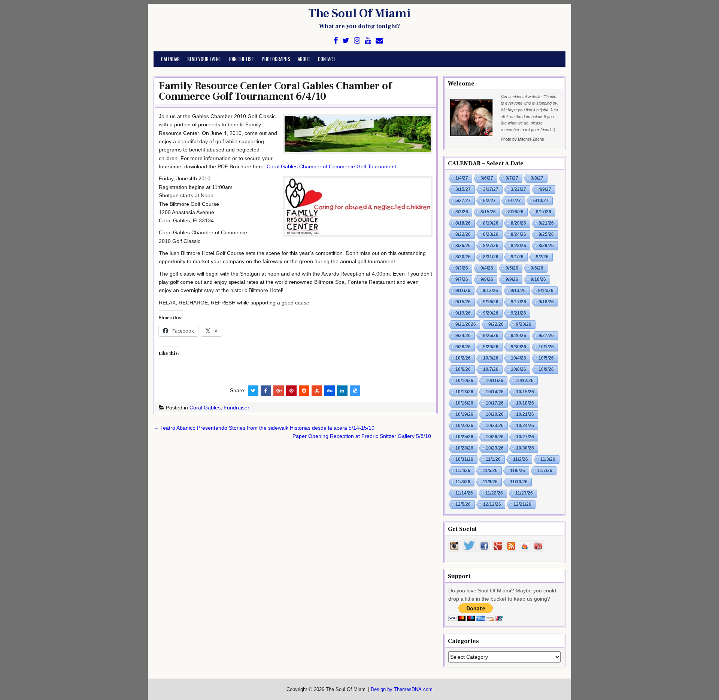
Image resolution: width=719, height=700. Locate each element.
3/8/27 (537, 178)
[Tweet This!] (253, 390)
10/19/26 (464, 414)
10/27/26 (525, 436)
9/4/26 (486, 268)
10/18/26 (525, 403)
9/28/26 (463, 346)
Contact (327, 59)
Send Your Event (204, 59)
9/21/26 (518, 313)
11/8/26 (462, 481)
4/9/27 (545, 189)
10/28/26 (464, 448)
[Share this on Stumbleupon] (317, 390)
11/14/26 (464, 493)
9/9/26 (512, 279)
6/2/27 (489, 200)
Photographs (276, 59)
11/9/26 (490, 481)
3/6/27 (486, 178)
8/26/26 (463, 245)
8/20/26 (518, 223)
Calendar (170, 59)
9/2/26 (542, 256)
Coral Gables (205, 408)
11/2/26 (520, 459)
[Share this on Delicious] (355, 390)
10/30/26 (525, 448)
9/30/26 (518, 346)
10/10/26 (464, 380)
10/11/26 (494, 380)
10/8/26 (518, 369)
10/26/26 (495, 436)
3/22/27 (518, 189)
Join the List (241, 59)
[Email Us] (379, 41)
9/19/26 (463, 313)
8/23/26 (490, 234)
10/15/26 (525, 391)
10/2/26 (463, 358)
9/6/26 (537, 268)
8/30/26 (463, 256)
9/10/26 (538, 279)
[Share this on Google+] (278, 390)
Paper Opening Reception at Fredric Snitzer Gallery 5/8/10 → (365, 436)
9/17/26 (518, 301)
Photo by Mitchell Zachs (522, 139)
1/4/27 (461, 178)
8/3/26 (461, 211)
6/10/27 (541, 200)
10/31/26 (464, 459)
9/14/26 (545, 290)
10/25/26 (464, 436)
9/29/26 (490, 346)
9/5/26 (512, 268)
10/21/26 (525, 414)
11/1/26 (493, 459)
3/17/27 (490, 189)
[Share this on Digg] (329, 390)
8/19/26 (490, 223)
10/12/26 (525, 380)
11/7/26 (544, 470)
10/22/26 (464, 425)
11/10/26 (519, 481)
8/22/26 (463, 234)
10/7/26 (490, 369)
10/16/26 (464, 403)
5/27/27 (463, 200)
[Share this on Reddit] (304, 390)
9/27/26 (546, 335)
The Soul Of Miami (359, 13)
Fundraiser (236, 408)
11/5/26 (490, 470)
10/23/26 (495, 425)
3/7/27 (512, 178)
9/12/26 (490, 290)
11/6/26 (517, 470)
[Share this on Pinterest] (291, 390)
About (304, 59)
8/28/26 (518, 245)
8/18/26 (463, 223)
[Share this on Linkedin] (342, 390)
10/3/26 (490, 358)
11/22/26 (494, 493)
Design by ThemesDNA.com (402, 689)
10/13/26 (464, 391)
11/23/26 (524, 493)
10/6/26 (463, 369)
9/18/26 (546, 301)
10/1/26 (546, 346)
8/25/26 (546, 234)
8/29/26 (546, 245)
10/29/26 (495, 448)
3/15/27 (463, 189)
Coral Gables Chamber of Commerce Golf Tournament (331, 166)
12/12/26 (492, 504)
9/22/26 (496, 324)
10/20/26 (495, 414)
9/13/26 (518, 290)
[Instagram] (357, 41)
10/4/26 (518, 358)
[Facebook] (336, 41)
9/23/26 (523, 324)
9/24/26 (463, 335)
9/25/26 (490, 335)
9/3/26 (461, 268)
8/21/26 (546, 223)
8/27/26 (490, 245)
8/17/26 (543, 211)
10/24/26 (525, 425)
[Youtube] (368, 41)
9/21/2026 (465, 324)
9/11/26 (462, 290)
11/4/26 (462, 470)
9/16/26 (490, 301)
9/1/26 (517, 256)
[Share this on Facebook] (266, 390)
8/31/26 (490, 256)
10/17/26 (495, 403)
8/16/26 (516, 211)
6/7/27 (514, 200)
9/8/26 (486, 279)
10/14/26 (495, 391)
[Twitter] (345, 41)
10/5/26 (546, 358)
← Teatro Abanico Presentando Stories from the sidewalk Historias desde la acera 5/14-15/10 (264, 428)
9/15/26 (463, 301)
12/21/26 (522, 504)
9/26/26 (518, 335)
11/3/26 (547, 459)
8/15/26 (488, 211)
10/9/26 (546, 369)
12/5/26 (463, 504)
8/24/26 (518, 234)
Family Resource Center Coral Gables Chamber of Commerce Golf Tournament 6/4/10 (275, 91)
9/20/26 (490, 313)
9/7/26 (461, 279)
